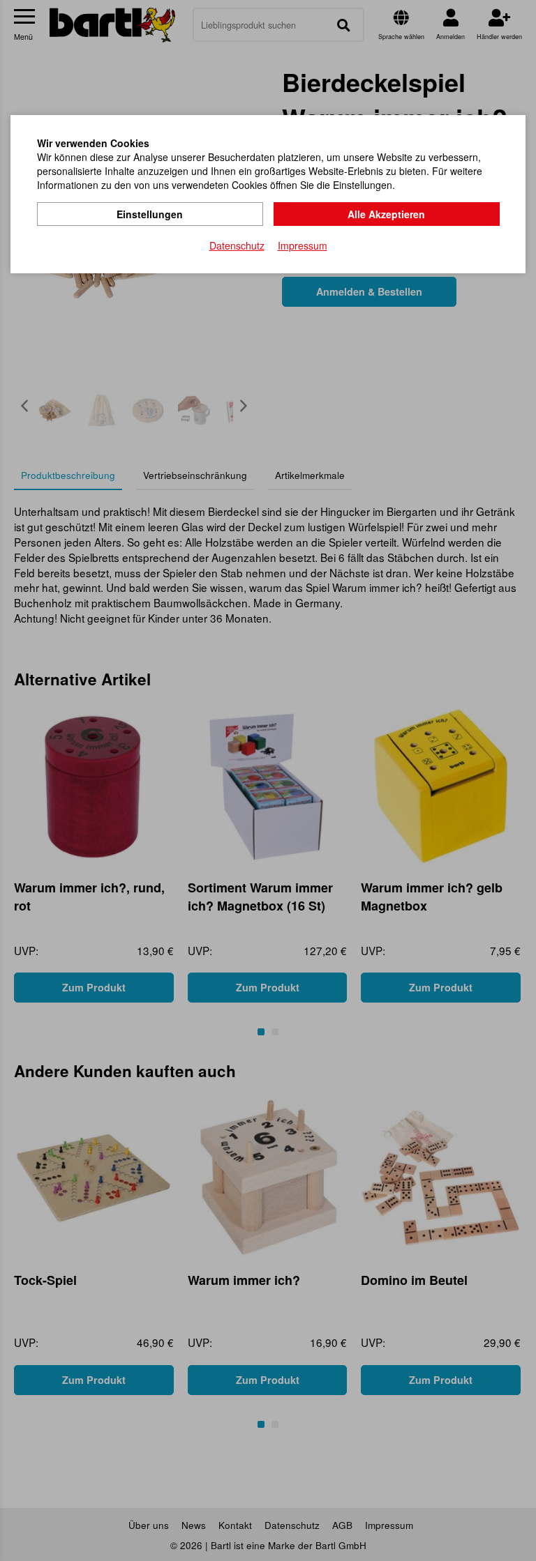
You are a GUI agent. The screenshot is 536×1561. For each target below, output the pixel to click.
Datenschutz (237, 245)
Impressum (302, 245)
